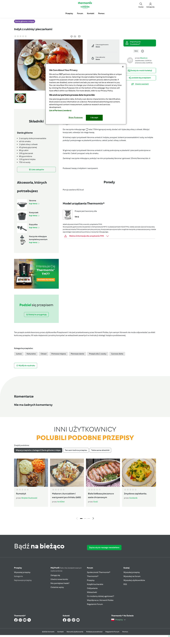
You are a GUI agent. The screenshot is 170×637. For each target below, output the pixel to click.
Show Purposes (76, 117)
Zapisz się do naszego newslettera (104, 547)
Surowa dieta (117, 354)
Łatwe (19, 354)
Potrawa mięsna (58, 354)
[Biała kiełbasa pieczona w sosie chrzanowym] (103, 473)
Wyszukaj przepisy (22, 572)
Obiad (43, 354)
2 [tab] (85, 518)
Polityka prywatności (94, 632)
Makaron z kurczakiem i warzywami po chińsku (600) (66, 495)
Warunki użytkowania (75, 632)
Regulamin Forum (95, 604)
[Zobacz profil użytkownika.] (130, 60)
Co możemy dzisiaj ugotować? (100, 596)
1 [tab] (81, 518)
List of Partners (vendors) (60, 110)
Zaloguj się (55, 575)
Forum (90, 568)
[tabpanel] (85, 490)
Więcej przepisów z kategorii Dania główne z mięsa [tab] (38, 450)
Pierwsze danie (77, 354)
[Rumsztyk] (31, 473)
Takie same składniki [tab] (100, 450)
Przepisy (18, 568)
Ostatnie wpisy (57, 587)
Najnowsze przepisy (23, 580)
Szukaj (126, 568)
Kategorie (18, 576)
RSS (125, 584)
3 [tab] (88, 518)
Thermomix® (92, 576)
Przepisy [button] (69, 13)
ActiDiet (61, 501)
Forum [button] (80, 13)
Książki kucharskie (95, 584)
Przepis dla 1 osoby (97, 354)
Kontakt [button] (90, 13)
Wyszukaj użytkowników (134, 580)
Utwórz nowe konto (59, 579)
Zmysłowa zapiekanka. (135, 493)
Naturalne (31, 354)
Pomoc (125, 632)
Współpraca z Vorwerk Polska (100, 600)
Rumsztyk (21, 493)
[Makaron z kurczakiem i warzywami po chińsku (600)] (67, 473)
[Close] (123, 66)
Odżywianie (92, 588)
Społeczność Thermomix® (98, 572)
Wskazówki (92, 592)
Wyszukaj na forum (131, 576)
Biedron (143, 58)
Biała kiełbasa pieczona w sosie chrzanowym (101, 495)
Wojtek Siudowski (29, 498)
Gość (95, 501)
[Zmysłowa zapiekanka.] (139, 473)
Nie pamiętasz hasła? (60, 583)
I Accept (94, 117)
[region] (85, 94)
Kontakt (60, 632)
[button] (140, 5)
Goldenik (133, 498)
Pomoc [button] (101, 13)
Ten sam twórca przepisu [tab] (76, 450)
